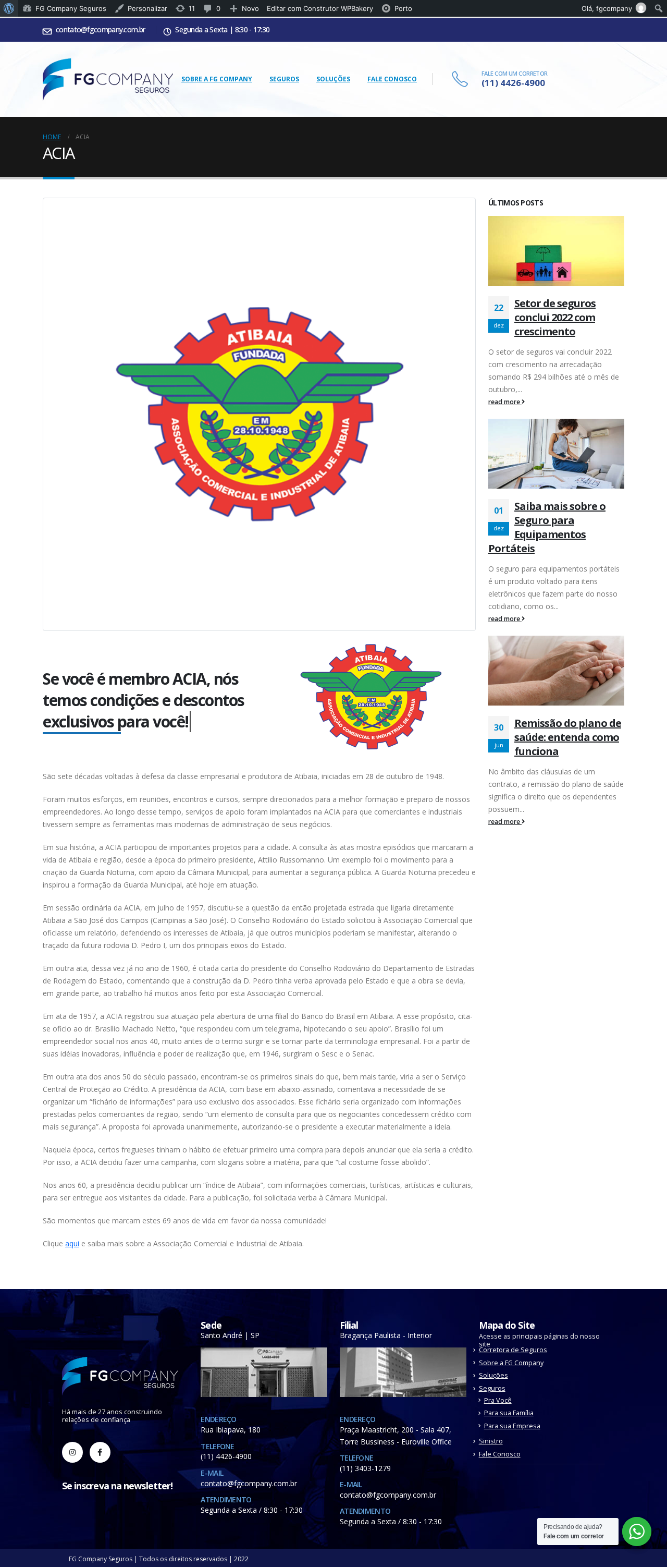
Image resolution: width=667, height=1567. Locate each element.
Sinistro (491, 1441)
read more (505, 401)
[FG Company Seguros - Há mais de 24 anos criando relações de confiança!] (108, 79)
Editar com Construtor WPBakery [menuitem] (320, 8)
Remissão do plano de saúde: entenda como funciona (567, 737)
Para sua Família (509, 1412)
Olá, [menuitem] (607, 8)
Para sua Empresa (512, 1426)
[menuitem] (9, 8)
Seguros (284, 79)
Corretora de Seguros (513, 1349)
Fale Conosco (392, 79)
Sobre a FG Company (216, 79)
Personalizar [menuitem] (147, 8)
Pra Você (498, 1400)
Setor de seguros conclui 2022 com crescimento (555, 317)
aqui (72, 1243)
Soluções (333, 79)
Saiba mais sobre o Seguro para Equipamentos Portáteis (547, 527)
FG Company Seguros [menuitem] (70, 8)
